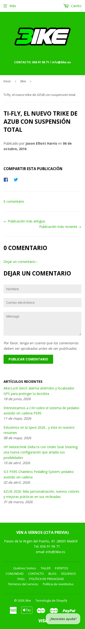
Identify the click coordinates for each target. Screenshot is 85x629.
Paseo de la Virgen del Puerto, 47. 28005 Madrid (40, 541)
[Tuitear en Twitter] (17, 179)
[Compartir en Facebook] (7, 179)
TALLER (46, 568)
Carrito (75, 6)
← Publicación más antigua (24, 221)
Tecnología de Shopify (51, 600)
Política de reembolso (58, 584)
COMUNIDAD (15, 573)
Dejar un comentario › (20, 261)
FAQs (21, 579)
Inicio (7, 81)
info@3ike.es (55, 552)
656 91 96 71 (50, 546)
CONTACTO (36, 573)
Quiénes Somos (24, 568)
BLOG (52, 573)
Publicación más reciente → (60, 226)
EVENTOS (61, 568)
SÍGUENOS (68, 573)
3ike (23, 81)
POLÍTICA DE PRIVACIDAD (46, 579)
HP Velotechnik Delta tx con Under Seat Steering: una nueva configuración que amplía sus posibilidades (41, 452)
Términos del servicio (23, 584)
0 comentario (14, 201)
